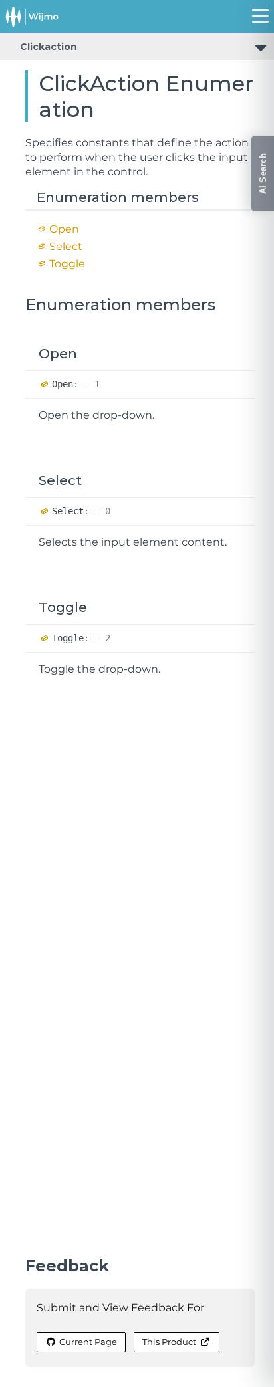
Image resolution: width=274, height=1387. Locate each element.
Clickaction (48, 47)
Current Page (88, 1341)
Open (64, 229)
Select (65, 246)
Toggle (67, 263)
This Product (169, 1341)
